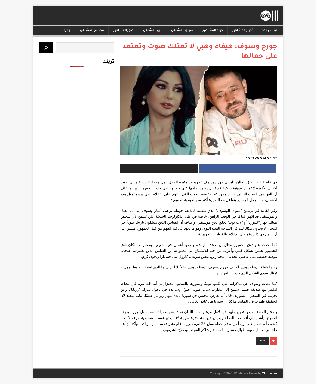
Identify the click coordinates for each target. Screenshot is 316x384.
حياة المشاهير (213, 30)
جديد (67, 30)
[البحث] (46, 47)
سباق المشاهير (182, 30)
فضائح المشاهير (92, 30)
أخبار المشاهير (242, 30)
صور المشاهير (123, 30)
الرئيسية (272, 30)
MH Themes (269, 373)
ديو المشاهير (152, 30)
